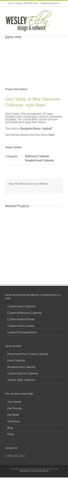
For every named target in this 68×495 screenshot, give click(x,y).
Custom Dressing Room (22, 332)
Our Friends (14, 408)
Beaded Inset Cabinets (21, 367)
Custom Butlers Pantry (21, 319)
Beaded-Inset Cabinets (39, 160)
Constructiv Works (40, 471)
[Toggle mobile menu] (61, 12)
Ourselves (13, 421)
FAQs (10, 434)
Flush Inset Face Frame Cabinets (27, 354)
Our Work (13, 415)
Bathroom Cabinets (37, 156)
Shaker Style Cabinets (21, 380)
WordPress (25, 471)
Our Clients (14, 402)
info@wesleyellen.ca (50, 3)
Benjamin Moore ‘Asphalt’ (36, 128)
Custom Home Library (20, 326)
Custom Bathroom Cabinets (24, 313)
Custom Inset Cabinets (21, 306)
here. (51, 134)
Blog (10, 427)
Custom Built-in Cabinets (22, 373)
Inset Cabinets (16, 360)
